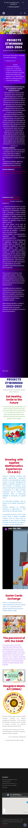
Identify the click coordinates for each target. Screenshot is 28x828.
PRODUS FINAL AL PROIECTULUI (12, 167)
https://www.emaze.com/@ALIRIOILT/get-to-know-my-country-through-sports (14, 173)
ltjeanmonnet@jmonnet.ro (12, 2)
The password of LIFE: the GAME (14, 639)
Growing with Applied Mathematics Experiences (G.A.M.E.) (14, 466)
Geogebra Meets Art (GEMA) (14, 687)
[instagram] (5, 826)
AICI (10, 371)
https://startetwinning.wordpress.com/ (14, 269)
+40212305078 (13, 4)
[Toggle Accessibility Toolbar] (25, 825)
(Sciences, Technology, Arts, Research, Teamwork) (14, 63)
